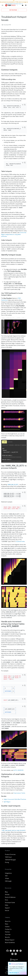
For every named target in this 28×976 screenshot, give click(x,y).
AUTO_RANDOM (18, 770)
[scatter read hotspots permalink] (22, 806)
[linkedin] (14, 950)
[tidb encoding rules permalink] (17, 79)
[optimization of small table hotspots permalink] (10, 777)
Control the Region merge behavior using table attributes (13, 234)
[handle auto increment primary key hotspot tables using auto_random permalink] (20, 626)
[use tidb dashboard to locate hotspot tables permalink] (13, 295)
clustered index (20, 541)
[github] (7, 950)
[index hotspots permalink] (13, 240)
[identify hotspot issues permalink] (22, 255)
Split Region (7, 802)
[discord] (12, 954)
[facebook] (17, 950)
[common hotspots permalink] (19, 70)
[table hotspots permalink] (13, 171)
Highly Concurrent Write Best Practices (15, 799)
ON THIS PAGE (13, 10)
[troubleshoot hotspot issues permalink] (10, 20)
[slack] (20, 950)
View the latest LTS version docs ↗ (14, 3)
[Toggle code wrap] (23, 105)
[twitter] (10, 950)
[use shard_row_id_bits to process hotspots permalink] (18, 468)
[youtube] (15, 954)
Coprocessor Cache (19, 793)
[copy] (25, 105)
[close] (25, 964)
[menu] (2, 5)
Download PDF (7, 24)
